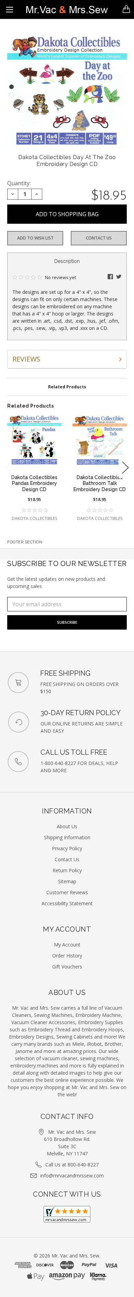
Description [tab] (67, 261)
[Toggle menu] (9, 9)
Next (125, 467)
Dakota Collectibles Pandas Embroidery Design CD (34, 483)
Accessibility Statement (67, 903)
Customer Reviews (67, 892)
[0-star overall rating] (34, 510)
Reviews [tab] (26, 359)
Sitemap (67, 881)
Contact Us (99, 238)
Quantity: (19, 183)
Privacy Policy (67, 848)
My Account (67, 944)
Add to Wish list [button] (35, 238)
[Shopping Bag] (126, 9)
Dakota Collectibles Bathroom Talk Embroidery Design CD (100, 483)
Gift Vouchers (67, 966)
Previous (8, 467)
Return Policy (67, 870)
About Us (67, 826)
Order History (67, 955)
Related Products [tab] (67, 387)
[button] (110, 276)
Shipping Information (67, 837)
